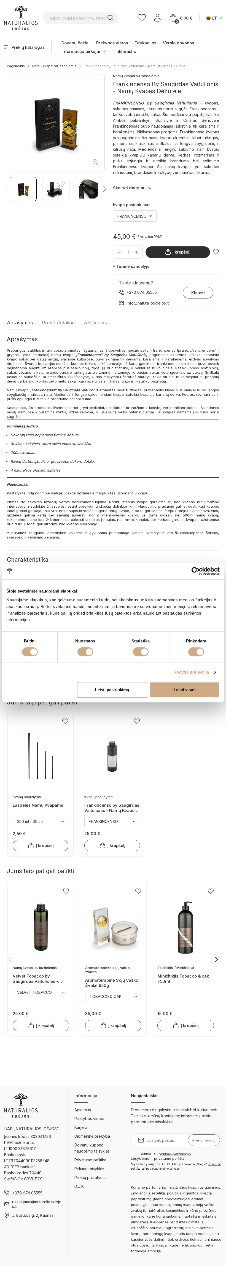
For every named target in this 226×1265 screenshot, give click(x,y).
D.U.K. (79, 1186)
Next (104, 189)
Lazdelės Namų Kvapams (38, 805)
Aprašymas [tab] (20, 322)
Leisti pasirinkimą (112, 689)
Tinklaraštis (124, 51)
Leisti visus (184, 689)
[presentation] (9, 959)
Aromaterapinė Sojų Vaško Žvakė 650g (111, 983)
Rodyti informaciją (191, 672)
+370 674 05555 (27, 1193)
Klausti (198, 292)
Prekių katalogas (28, 47)
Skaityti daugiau (129, 187)
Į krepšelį (181, 252)
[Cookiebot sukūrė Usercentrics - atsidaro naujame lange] (195, 571)
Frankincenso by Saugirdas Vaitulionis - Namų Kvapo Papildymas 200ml (111, 808)
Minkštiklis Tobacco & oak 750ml (183, 978)
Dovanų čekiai (75, 42)
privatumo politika (169, 1158)
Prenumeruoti (204, 1140)
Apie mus (82, 1109)
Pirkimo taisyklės (89, 1168)
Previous (6, 189)
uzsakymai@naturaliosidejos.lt (36, 1204)
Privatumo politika (90, 1160)
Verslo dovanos (178, 42)
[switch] (85, 651)
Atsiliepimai (97, 322)
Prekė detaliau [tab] (58, 322)
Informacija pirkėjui (80, 51)
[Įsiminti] (216, 252)
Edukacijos (145, 42)
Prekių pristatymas (90, 1177)
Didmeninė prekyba (92, 1136)
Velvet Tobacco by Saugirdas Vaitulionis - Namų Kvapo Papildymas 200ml (38, 978)
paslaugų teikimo (157, 1168)
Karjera (80, 1127)
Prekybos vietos (112, 42)
